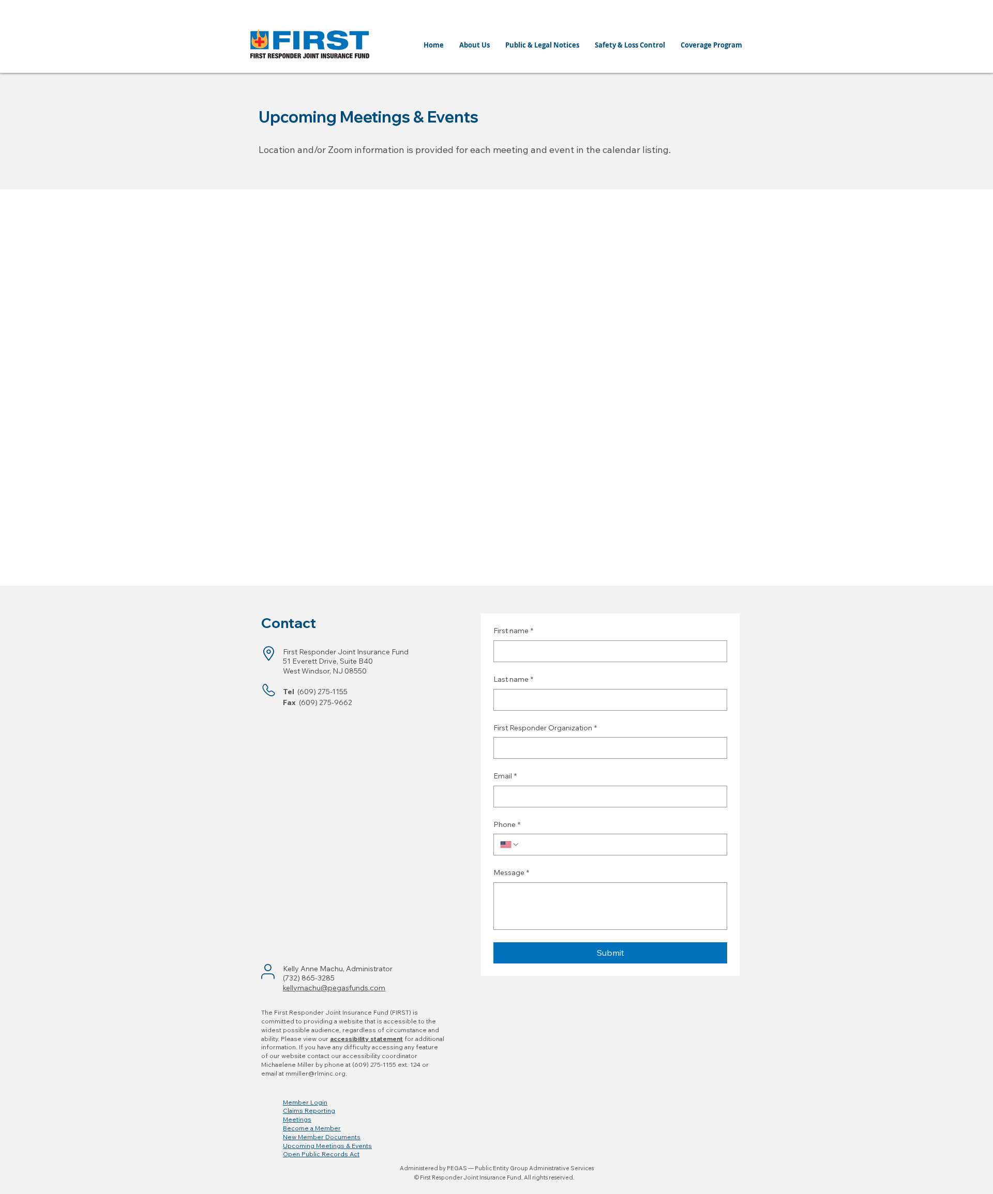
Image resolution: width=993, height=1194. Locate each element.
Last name (513, 679)
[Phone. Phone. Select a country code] (510, 844)
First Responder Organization (545, 727)
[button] (305, 1102)
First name (513, 630)
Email (505, 775)
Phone (506, 824)
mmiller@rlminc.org (315, 1073)
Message (511, 872)
